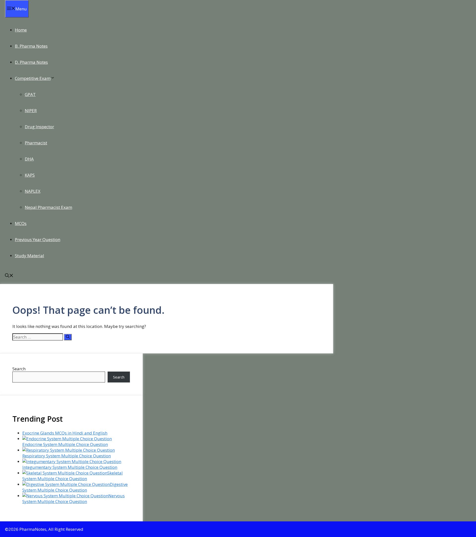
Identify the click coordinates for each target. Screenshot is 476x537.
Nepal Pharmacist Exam (48, 207)
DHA (29, 159)
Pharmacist (36, 143)
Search (19, 369)
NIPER (31, 110)
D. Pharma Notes (31, 62)
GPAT (30, 94)
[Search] (68, 337)
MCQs (21, 223)
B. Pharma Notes (31, 46)
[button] (9, 276)
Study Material (29, 255)
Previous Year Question (37, 239)
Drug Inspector (39, 126)
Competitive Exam (33, 78)
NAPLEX (32, 191)
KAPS (30, 175)
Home (21, 30)
